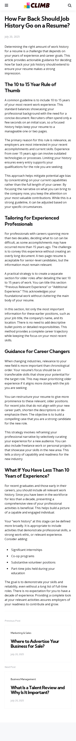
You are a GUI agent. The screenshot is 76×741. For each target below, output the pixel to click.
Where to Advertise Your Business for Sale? (35, 643)
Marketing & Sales (21, 632)
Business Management (23, 679)
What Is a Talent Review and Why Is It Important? (38, 690)
